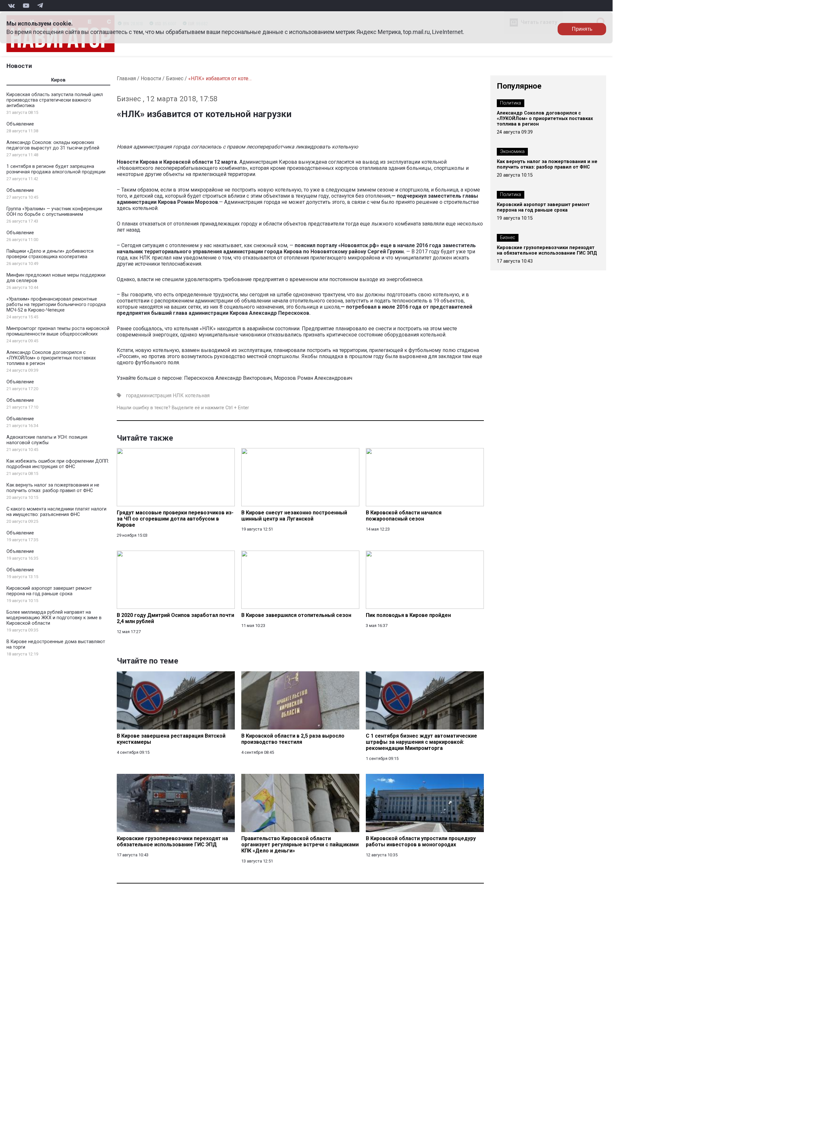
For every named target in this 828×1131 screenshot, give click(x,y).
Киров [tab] (58, 80)
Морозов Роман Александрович (313, 378)
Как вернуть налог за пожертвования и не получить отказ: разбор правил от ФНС (52, 487)
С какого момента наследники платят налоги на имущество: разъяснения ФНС (56, 511)
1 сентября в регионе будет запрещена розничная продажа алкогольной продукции (55, 169)
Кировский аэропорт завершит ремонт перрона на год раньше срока (49, 591)
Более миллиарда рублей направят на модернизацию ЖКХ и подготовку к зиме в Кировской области (54, 617)
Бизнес (174, 78)
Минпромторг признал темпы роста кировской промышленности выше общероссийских (57, 331)
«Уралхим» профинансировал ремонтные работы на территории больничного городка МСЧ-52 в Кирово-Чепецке (56, 304)
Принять (582, 29)
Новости (19, 66)
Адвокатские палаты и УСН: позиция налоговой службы (46, 439)
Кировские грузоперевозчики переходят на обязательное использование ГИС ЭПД (547, 250)
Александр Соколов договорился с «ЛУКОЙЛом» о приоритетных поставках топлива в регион (51, 358)
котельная (197, 395)
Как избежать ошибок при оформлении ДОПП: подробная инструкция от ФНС (57, 463)
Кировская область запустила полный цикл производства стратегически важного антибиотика (54, 100)
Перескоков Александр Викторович (228, 378)
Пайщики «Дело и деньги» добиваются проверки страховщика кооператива (49, 253)
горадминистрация (148, 395)
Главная (126, 78)
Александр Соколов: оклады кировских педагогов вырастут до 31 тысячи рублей (52, 145)
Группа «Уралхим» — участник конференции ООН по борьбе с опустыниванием (54, 211)
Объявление (20, 124)
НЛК (178, 395)
